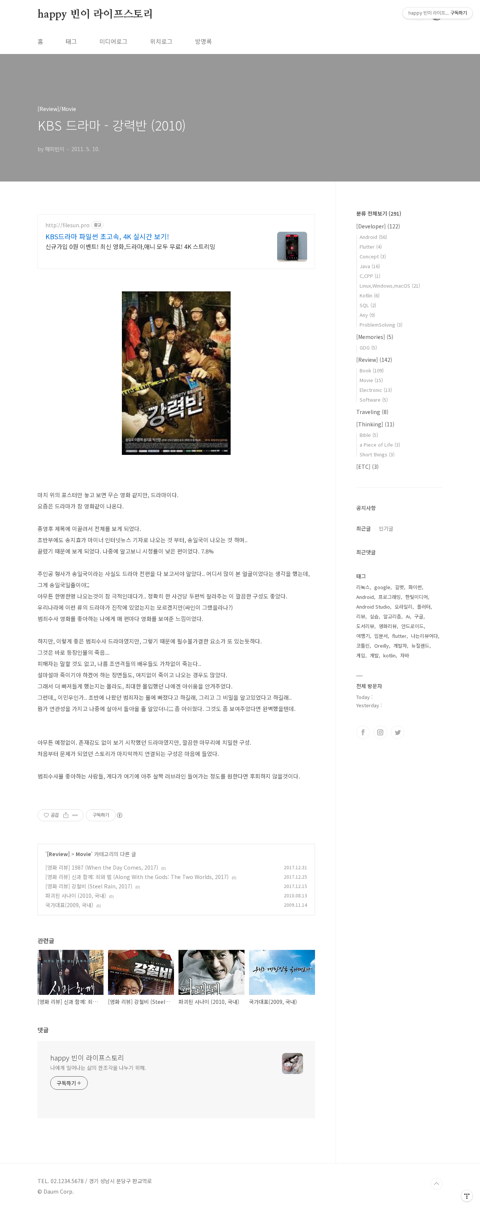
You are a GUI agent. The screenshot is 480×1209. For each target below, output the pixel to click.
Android (373, 236)
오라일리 (403, 606)
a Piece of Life (380, 444)
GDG (368, 347)
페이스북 (363, 732)
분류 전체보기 (378, 213)
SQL (368, 305)
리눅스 (363, 587)
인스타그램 (380, 732)
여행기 (363, 635)
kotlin (389, 655)
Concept (373, 256)
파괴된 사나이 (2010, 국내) (75, 895)
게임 (360, 655)
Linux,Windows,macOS (390, 285)
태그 (71, 41)
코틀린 (363, 645)
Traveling (372, 412)
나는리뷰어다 (424, 635)
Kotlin (370, 295)
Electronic (376, 389)
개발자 (400, 645)
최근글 (363, 528)
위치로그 (161, 41)
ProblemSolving (381, 324)
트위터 (397, 732)
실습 (374, 616)
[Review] (58, 854)
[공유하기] (65, 815)
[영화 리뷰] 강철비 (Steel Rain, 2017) (88, 886)
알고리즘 (392, 616)
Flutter (371, 246)
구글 (418, 616)
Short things (377, 454)
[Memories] (374, 336)
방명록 (203, 41)
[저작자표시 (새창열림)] (119, 815)
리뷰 (360, 616)
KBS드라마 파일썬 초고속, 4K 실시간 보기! (107, 236)
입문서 (381, 635)
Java (370, 266)
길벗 (399, 587)
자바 (404, 655)
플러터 (423, 606)
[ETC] (367, 466)
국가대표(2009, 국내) (69, 905)
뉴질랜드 (420, 645)
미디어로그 (113, 41)
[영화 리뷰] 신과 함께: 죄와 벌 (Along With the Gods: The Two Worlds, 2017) (137, 876)
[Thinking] (375, 424)
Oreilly (381, 645)
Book (372, 370)
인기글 (386, 528)
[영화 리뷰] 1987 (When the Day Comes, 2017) (101, 867)
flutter (399, 635)
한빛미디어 (416, 596)
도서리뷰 (365, 626)
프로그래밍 (389, 596)
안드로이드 (412, 626)
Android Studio (373, 606)
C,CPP (370, 275)
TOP (436, 1184)
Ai (408, 616)
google (382, 587)
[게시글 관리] (75, 815)
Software (374, 399)
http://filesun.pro (67, 225)
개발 (374, 655)
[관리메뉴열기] (466, 1196)
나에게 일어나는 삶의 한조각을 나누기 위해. (98, 1067)
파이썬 (415, 587)
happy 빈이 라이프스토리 (95, 14)
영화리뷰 (388, 626)
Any (367, 314)
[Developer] (378, 226)
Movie (83, 854)
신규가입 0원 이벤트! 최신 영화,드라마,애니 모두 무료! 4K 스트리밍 (130, 246)
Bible (369, 434)
